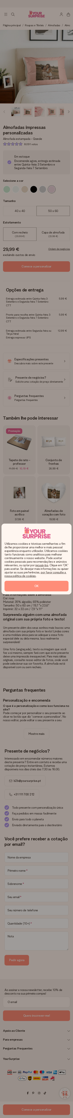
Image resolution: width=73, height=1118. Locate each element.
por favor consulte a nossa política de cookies (35, 574)
